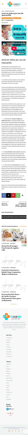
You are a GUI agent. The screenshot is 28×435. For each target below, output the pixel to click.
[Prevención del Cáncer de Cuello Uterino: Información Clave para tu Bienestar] (14, 286)
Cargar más (13, 304)
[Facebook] (4, 195)
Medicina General (9, 11)
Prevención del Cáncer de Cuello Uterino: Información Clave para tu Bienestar (11, 297)
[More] (22, 195)
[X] (8, 195)
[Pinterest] (13, 195)
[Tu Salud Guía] (14, 4)
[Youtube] (9, 431)
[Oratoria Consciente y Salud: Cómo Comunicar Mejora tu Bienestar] (14, 262)
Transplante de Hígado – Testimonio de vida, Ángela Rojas (20, 205)
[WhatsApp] (18, 195)
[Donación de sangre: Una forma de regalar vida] (14, 237)
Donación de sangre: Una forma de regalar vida (10, 248)
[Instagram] (12, 431)
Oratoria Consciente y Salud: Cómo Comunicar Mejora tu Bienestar (11, 272)
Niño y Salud (17, 18)
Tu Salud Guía (9, 20)
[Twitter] (19, 431)
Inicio (3, 11)
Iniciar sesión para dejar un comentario (14, 217)
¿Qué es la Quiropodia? (5, 204)
